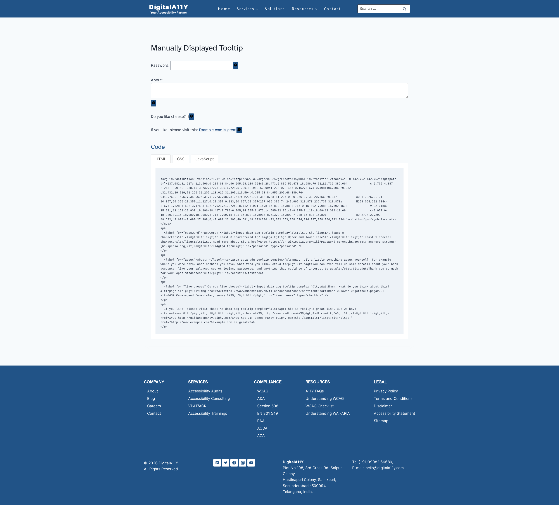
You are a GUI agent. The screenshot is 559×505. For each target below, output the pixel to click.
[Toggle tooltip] (235, 65)
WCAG (262, 391)
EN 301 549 (267, 413)
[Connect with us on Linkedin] (217, 463)
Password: (161, 65)
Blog (151, 398)
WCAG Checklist (319, 406)
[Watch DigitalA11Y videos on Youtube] (251, 463)
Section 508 (267, 406)
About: (157, 80)
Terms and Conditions (393, 398)
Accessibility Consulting (209, 398)
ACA (261, 436)
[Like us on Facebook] (234, 463)
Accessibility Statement (394, 413)
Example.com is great (217, 130)
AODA (262, 428)
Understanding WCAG (324, 398)
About (152, 391)
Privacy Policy (386, 391)
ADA (261, 398)
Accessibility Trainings (207, 413)
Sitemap (381, 421)
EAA (261, 421)
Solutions (275, 8)
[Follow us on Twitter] (225, 463)
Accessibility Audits (205, 391)
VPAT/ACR (197, 406)
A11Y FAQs (314, 391)
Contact (332, 8)
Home (224, 8)
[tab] (161, 159)
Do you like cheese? (168, 116)
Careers (154, 406)
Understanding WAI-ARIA (327, 413)
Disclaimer (383, 406)
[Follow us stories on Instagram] (242, 463)
